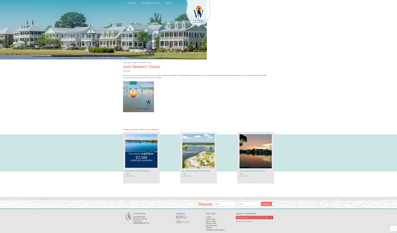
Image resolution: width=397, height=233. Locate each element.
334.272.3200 (137, 221)
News (168, 3)
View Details (130, 176)
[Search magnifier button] (271, 217)
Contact (265, 3)
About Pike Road (211, 225)
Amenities (249, 3)
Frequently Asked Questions (215, 230)
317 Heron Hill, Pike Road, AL (138, 171)
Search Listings (211, 221)
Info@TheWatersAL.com (141, 223)
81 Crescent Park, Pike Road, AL (196, 171)
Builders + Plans (150, 3)
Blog (129, 62)
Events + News (210, 219)
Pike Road (233, 3)
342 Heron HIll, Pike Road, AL (252, 171)
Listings (131, 3)
